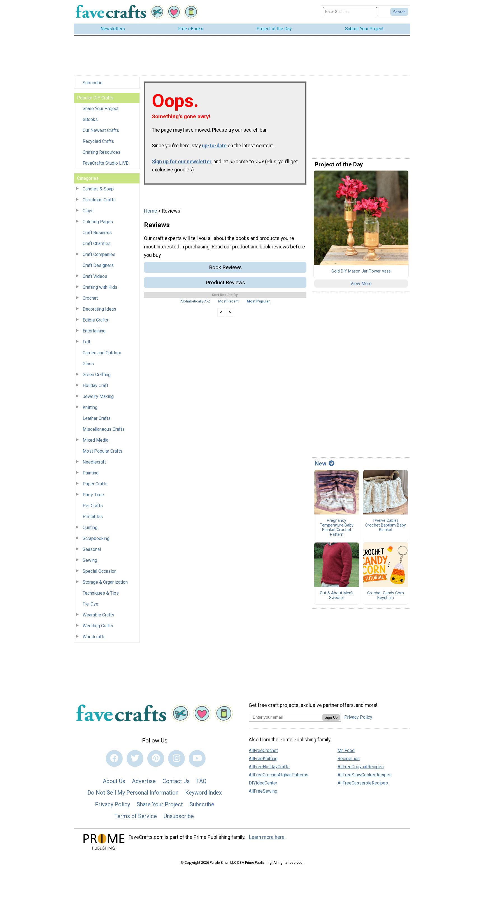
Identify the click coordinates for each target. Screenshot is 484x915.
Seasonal (92, 549)
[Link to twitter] (135, 758)
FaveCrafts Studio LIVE (105, 163)
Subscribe (93, 82)
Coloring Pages (98, 221)
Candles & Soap (98, 189)
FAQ (201, 781)
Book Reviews (225, 267)
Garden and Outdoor (102, 352)
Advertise (144, 781)
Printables (93, 516)
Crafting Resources (101, 152)
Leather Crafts (97, 418)
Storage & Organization (105, 582)
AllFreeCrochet (263, 750)
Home (150, 211)
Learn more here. (267, 837)
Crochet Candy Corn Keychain (385, 595)
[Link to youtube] (197, 758)
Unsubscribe (179, 816)
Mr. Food (346, 750)
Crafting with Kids (100, 287)
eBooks (90, 119)
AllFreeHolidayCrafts (269, 766)
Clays (88, 210)
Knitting (90, 407)
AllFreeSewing (263, 791)
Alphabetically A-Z (195, 301)
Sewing (90, 560)
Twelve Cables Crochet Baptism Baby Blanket (385, 525)
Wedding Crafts (98, 625)
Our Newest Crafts (101, 130)
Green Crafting (97, 374)
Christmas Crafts (99, 199)
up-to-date (214, 145)
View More (361, 283)
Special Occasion (100, 571)
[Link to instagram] (176, 758)
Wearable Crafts (98, 615)
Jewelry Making (98, 396)
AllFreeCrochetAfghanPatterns (278, 774)
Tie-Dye (90, 604)
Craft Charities (97, 243)
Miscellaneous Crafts (104, 429)
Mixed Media (95, 440)
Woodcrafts (94, 636)
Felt (86, 341)
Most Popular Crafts (102, 451)
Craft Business (97, 232)
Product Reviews (225, 282)
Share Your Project (100, 108)
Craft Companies (99, 254)
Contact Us (176, 781)
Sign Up (331, 717)
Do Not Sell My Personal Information (132, 792)
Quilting (90, 527)
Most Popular (258, 301)
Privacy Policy (112, 804)
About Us (114, 781)
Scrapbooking (96, 538)
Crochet (90, 298)
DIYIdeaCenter (263, 783)
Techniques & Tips (101, 593)
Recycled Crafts (98, 141)
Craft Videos (95, 276)
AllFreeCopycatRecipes (361, 766)
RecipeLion (349, 758)
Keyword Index (203, 792)
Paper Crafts (95, 483)
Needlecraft (94, 462)
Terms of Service (135, 816)
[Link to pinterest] (155, 758)
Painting (91, 473)
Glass (88, 363)
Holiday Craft (95, 385)
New (320, 463)
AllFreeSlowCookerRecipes (365, 774)
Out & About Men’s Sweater (336, 595)
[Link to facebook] (114, 758)
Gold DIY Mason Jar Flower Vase (361, 271)
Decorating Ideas (99, 309)
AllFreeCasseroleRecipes (363, 783)
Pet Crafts (93, 505)
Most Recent (228, 301)
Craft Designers (98, 265)
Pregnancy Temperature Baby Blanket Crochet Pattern (336, 527)
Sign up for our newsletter (181, 161)
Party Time (93, 494)
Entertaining (94, 331)
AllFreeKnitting (263, 758)
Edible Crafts (95, 320)
